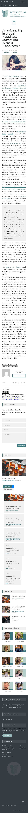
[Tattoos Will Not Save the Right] (6, 619)
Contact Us (24, 810)
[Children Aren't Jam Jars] (14, 467)
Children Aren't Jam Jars (13, 5)
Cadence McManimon (8, 666)
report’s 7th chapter (13, 267)
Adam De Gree (8, 653)
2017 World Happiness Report (14, 76)
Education (7, 480)
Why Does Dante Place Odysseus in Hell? (12, 535)
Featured (13, 480)
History (7, 583)
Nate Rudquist (20, 678)
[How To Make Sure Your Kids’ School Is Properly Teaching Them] (6, 609)
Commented (8, 489)
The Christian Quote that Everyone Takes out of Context (12, 565)
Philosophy (13, 524)
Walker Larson (8, 641)
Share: (4, 382)
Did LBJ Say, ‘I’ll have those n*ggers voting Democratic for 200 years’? (14, 580)
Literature (18, 538)
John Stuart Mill (15, 143)
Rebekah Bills (8, 678)
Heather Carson (20, 666)
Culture (6, 50)
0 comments (14, 52)
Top (22, 802)
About (14, 810)
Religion (17, 524)
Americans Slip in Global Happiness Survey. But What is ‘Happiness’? (12, 38)
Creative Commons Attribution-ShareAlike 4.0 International (12, 398)
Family (10, 480)
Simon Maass (8, 691)
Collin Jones (20, 653)
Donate (18, 810)
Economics (7, 553)
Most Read (7, 486)
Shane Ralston (6, 52)
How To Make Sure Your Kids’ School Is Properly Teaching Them (18, 608)
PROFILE (19, 375)
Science (20, 524)
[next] (24, 474)
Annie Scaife (20, 691)
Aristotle (10, 134)
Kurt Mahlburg (20, 641)
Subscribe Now (7, 735)
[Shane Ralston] (6, 373)
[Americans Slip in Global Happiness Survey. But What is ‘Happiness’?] (14, 62)
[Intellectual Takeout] (14, 15)
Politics (19, 619)
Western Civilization (16, 539)
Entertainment (11, 538)
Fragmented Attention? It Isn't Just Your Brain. (14, 521)
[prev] (4, 474)
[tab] (8, 486)
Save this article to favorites (9, 366)
